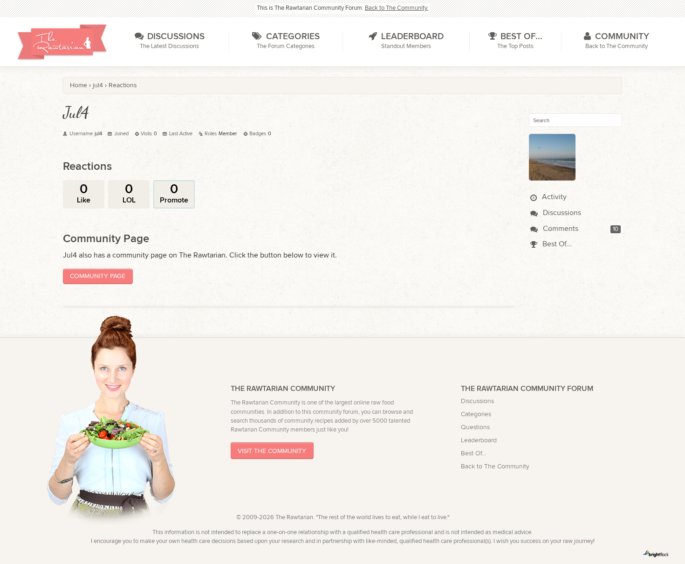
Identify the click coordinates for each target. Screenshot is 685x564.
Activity (553, 197)
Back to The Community (495, 466)
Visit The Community (272, 451)
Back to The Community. (396, 8)
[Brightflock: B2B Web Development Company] (656, 554)
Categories (476, 414)
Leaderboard (479, 440)
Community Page (97, 276)
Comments (559, 228)
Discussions (561, 213)
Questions (475, 427)
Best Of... (556, 244)
